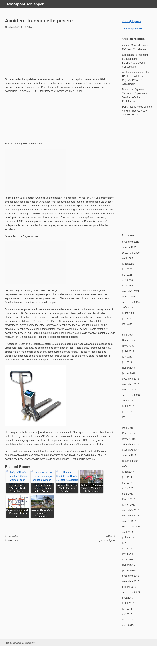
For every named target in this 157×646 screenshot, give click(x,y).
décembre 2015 (130, 575)
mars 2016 (128, 559)
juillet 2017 (128, 471)
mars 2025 (128, 285)
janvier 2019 (129, 373)
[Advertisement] (60, 53)
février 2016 (128, 564)
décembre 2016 (130, 510)
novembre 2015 (130, 581)
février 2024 (128, 340)
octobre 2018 (129, 389)
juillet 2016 (128, 537)
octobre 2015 (129, 586)
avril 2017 (127, 488)
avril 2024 (127, 329)
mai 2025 (127, 274)
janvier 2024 (129, 346)
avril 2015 (127, 619)
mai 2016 (127, 548)
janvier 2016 (129, 570)
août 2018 (127, 400)
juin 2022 (127, 356)
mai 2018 (127, 417)
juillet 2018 (128, 406)
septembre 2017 (131, 460)
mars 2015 (128, 625)
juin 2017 (127, 477)
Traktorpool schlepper (24, 3)
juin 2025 (127, 269)
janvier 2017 (129, 504)
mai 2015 (127, 614)
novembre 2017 (130, 450)
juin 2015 (127, 608)
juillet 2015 (128, 603)
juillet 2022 (128, 351)
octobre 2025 (129, 247)
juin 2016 (127, 543)
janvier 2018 (129, 439)
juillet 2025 (128, 263)
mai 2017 (127, 482)
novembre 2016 (130, 515)
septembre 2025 (131, 252)
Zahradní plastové (132, 28)
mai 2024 (127, 324)
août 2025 (127, 258)
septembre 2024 (131, 302)
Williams (30, 26)
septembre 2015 (131, 592)
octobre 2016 (129, 521)
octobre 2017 (129, 455)
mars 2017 (128, 493)
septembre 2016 (131, 526)
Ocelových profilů (131, 21)
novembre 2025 (130, 241)
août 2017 (127, 466)
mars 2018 (128, 428)
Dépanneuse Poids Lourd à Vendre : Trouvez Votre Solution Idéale (137, 110)
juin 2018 (127, 411)
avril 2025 (127, 280)
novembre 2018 (130, 384)
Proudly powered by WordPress (20, 642)
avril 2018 (127, 422)
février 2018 (128, 433)
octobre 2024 (129, 296)
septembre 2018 (131, 395)
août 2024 (127, 307)
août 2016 (127, 532)
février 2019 (128, 367)
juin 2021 (127, 362)
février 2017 (128, 499)
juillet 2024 (128, 313)
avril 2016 (127, 554)
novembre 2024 (130, 291)
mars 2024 (128, 334)
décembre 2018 (130, 378)
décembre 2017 (130, 444)
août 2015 (127, 597)
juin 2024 (127, 318)
